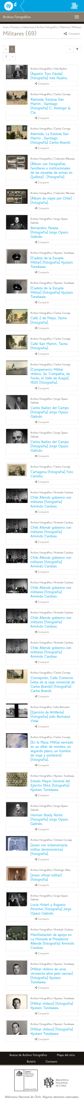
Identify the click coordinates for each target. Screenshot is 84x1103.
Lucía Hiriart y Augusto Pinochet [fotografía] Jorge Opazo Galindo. (50, 908)
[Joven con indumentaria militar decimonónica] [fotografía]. (48, 849)
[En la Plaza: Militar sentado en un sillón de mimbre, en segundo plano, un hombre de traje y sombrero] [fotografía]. (51, 751)
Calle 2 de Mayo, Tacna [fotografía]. (48, 320)
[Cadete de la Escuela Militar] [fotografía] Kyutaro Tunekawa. (51, 262)
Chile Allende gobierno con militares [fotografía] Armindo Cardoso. (50, 501)
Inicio (6, 27)
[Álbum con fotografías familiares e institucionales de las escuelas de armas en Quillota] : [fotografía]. (51, 170)
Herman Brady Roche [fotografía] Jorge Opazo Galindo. (49, 819)
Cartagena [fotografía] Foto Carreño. (51, 474)
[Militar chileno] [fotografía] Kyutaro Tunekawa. (51, 1005)
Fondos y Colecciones (22, 27)
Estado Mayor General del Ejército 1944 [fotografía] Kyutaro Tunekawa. (50, 785)
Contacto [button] (51, 1061)
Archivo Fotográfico (47, 27)
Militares (76, 27)
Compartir (74, 33)
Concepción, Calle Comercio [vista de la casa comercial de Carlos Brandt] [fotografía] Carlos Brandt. (52, 684)
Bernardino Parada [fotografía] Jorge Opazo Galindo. (49, 232)
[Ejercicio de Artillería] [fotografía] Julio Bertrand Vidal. (50, 716)
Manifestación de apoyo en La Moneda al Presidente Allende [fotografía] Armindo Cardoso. (52, 941)
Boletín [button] (31, 1061)
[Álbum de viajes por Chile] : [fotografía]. (52, 200)
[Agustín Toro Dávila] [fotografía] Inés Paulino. (49, 75)
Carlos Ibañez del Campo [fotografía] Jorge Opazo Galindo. (49, 412)
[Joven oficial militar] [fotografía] (46, 877)
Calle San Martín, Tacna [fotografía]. (49, 345)
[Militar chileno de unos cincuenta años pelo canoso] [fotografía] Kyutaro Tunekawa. (51, 975)
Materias (65, 27)
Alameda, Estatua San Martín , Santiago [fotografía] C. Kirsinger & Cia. (50, 106)
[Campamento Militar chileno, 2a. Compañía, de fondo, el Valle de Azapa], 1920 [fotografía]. (50, 376)
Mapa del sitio (66, 1055)
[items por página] (69, 49)
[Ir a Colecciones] (74, 6)
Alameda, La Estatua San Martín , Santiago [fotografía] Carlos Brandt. (50, 138)
